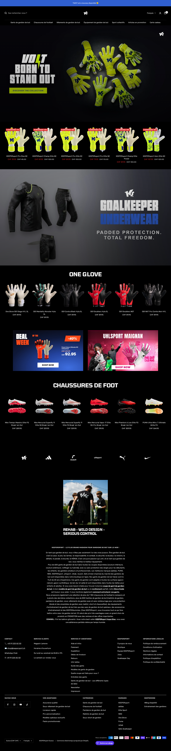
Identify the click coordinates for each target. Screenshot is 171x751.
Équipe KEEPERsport (125, 651)
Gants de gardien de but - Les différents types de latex (89, 682)
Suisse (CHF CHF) (12, 741)
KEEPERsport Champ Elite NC (44, 156)
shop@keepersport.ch (16, 648)
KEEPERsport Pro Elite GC (71, 156)
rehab (120, 725)
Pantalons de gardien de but (94, 710)
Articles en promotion (137, 22)
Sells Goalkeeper (125, 729)
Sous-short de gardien (92, 718)
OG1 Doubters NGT (126, 311)
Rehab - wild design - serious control (84, 531)
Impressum (75, 691)
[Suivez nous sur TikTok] (27, 704)
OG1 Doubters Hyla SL (99, 311)
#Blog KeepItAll (150, 703)
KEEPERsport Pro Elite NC (99, 156)
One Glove (122, 718)
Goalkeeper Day (123, 658)
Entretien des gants (79, 677)
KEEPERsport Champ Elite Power (126, 157)
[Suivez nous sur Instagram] (14, 704)
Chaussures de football (43, 22)
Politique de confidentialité (154, 662)
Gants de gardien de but (20, 22)
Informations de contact (153, 655)
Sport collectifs (118, 22)
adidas (121, 706)
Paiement (75, 647)
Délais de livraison (78, 655)
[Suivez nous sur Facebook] (8, 704)
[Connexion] (160, 13)
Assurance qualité (50, 703)
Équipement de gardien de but (96, 22)
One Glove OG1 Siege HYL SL (17, 311)
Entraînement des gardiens (155, 706)
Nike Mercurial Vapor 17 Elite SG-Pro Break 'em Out (99, 424)
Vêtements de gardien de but (68, 22)
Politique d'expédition (152, 658)
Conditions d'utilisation (152, 647)
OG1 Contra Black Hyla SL (72, 311)
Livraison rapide (49, 710)
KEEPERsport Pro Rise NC (16, 156)
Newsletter (75, 687)
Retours (74, 658)
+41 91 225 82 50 (14, 643)
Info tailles (75, 662)
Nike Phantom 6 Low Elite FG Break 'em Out (126, 424)
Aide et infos (76, 643)
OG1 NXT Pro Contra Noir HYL (154, 311)
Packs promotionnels (51, 721)
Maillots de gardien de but (93, 714)
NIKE (120, 714)
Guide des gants (77, 666)
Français (150, 13)
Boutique (121, 647)
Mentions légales (150, 651)
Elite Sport (122, 710)
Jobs (119, 655)
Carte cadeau (155, 22)
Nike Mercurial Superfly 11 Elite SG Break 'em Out (44, 424)
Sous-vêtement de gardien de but (56, 706)
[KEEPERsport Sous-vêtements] (85, 217)
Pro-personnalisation (51, 714)
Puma (120, 721)
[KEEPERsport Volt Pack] (85, 73)
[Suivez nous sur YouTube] (20, 704)
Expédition (75, 651)
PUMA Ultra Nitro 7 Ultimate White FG (154, 424)
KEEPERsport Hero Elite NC (154, 156)
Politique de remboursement (154, 643)
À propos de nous (124, 643)
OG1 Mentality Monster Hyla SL (44, 312)
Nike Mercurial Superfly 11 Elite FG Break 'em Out (72, 424)
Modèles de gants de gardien (82, 669)
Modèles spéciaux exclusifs (54, 718)
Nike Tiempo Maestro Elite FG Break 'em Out (17, 424)
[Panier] (165, 13)
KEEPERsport (123, 703)
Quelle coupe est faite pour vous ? (85, 673)
